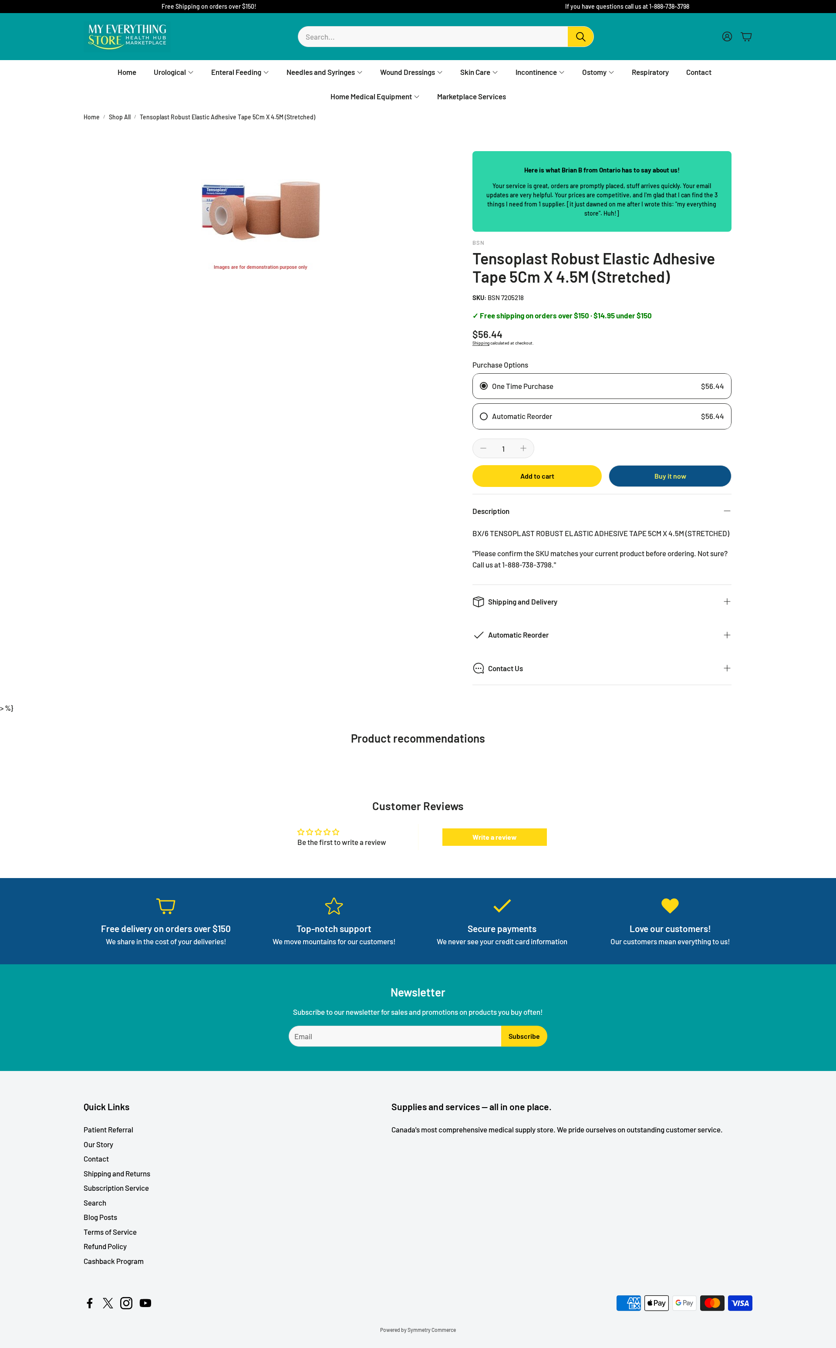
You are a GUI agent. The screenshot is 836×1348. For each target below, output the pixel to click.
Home (92, 117)
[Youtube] (145, 1303)
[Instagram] (126, 1303)
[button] (445, 37)
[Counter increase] (523, 448)
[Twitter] (108, 1303)
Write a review (494, 837)
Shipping (480, 342)
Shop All (120, 117)
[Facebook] (90, 1303)
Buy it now (670, 476)
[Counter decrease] (483, 448)
